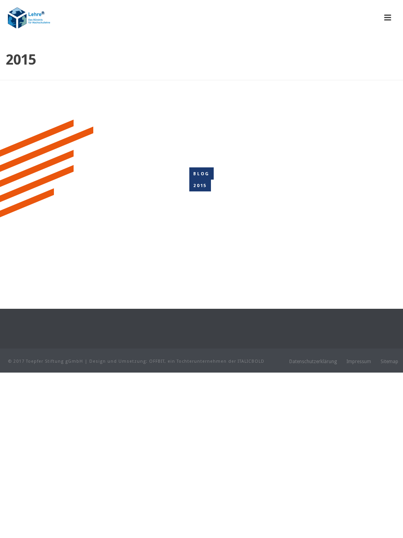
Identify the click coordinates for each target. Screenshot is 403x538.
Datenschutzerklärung (313, 361)
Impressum (358, 361)
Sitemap (389, 361)
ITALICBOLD (251, 361)
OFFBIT (157, 361)
